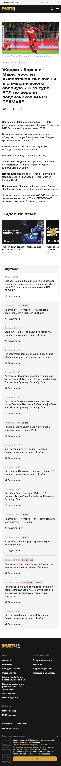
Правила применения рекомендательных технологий (13, 686)
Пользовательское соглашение (13, 736)
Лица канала (8, 693)
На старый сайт (47, 2)
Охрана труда (9, 673)
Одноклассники (10, 728)
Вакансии (37, 664)
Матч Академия (10, 697)
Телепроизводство (42, 660)
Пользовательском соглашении (27, 747)
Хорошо (34, 759)
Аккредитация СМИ (42, 668)
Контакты (7, 664)
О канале (6, 660)
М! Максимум (9, 715)
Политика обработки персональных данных (13, 678)
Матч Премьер (9, 711)
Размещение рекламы (44, 673)
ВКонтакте (7, 723)
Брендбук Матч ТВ (11, 668)
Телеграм (21, 723)
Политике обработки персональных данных (32, 745)
